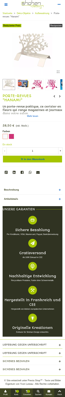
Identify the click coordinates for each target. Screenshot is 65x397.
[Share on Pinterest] (6, 172)
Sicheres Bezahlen (16, 361)
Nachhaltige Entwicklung (32, 276)
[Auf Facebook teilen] (22, 172)
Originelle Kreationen (32, 328)
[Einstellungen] (59, 4)
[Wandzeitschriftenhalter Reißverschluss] (54, 96)
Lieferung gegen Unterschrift (24, 344)
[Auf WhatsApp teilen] (30, 172)
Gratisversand (32, 253)
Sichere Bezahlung (32, 230)
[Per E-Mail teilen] (37, 172)
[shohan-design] (33, 4)
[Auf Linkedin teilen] (14, 172)
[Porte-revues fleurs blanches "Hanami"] (58, 72)
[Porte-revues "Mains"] (59, 96)
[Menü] (6, 4)
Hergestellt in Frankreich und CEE (32, 302)
